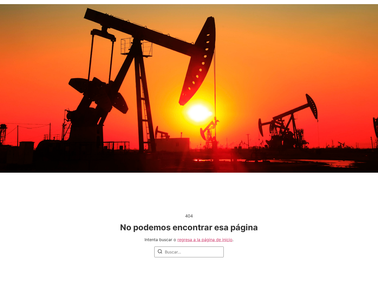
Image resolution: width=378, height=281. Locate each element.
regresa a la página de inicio (204, 239)
